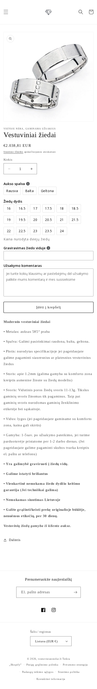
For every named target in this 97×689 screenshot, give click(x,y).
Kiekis (8, 159)
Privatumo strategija (75, 664)
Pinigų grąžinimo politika (42, 664)
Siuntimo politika (69, 671)
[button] (6, 12)
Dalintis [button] (14, 540)
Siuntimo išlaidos (13, 152)
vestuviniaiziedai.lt (49, 658)
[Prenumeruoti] (75, 592)
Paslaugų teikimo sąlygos (37, 671)
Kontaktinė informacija (50, 679)
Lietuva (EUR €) (46, 641)
